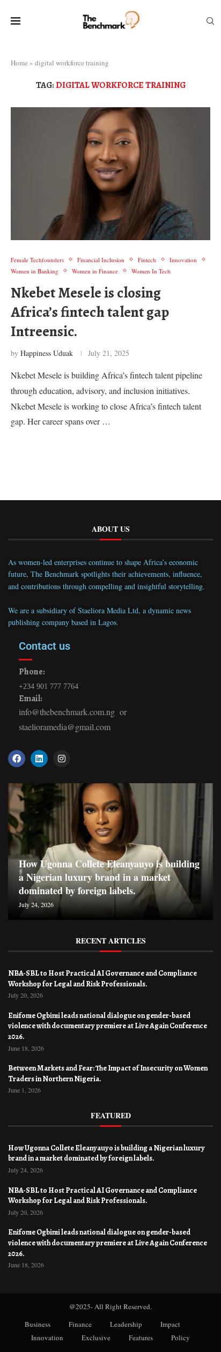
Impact (170, 1324)
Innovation (47, 1337)
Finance (80, 1324)
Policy (180, 1337)
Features (141, 1337)
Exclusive (96, 1337)
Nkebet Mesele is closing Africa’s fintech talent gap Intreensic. (90, 312)
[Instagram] (61, 758)
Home (19, 63)
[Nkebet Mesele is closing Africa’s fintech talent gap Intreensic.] (110, 173)
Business (37, 1324)
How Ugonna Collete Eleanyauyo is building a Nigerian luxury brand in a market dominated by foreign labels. (109, 877)
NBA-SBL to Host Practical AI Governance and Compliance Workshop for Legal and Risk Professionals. (102, 978)
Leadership (126, 1324)
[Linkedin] (39, 758)
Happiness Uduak (46, 353)
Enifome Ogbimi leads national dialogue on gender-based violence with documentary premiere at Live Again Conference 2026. (107, 1026)
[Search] (210, 22)
